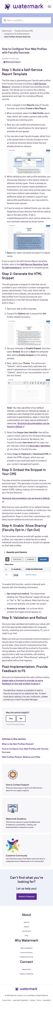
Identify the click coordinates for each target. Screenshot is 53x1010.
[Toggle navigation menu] (49, 6)
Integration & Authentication (17, 34)
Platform (26, 927)
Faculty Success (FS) (24, 31)
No (21, 718)
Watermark (7, 31)
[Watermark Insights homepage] (26, 989)
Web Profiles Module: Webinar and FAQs (21, 757)
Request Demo (26, 969)
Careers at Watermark (26, 974)
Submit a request (27, 896)
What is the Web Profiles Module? (18, 744)
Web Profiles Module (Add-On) (17, 37)
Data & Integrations (26, 948)
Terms (39, 1000)
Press (26, 935)
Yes (11, 718)
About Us (26, 922)
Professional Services (26, 957)
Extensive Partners (26, 952)
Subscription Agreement (20, 1000)
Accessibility (47, 1000)
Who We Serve (26, 931)
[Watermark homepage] (24, 6)
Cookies (32, 1000)
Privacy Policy (6, 1000)
